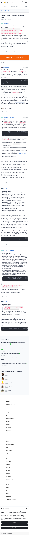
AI (6, 415)
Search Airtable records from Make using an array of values (14, 348)
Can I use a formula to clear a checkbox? (10, 353)
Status (7, 493)
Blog (7, 490)
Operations (8, 430)
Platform (8, 401)
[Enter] (2, 6)
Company (8, 482)
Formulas (3, 345)
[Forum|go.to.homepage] (9, 3)
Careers (7, 487)
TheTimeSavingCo (9, 382)
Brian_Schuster (6, 23)
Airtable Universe (10, 479)
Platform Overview (10, 404)
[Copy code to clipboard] (26, 80)
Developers (8, 470)
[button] (1, 3)
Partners (8, 464)
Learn (7, 441)
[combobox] (14, 6)
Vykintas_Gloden (9, 390)
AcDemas (7, 378)
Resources (8, 461)
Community (8, 473)
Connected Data (10, 418)
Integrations (9, 407)
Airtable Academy (10, 444)
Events (7, 447)
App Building (9, 413)
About (7, 484)
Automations (4, 365)
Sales (7, 436)
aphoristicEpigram (9, 373)
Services (8, 467)
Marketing (8, 427)
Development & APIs (6, 10)
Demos (7, 453)
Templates (8, 476)
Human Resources (10, 433)
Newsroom (8, 496)
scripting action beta (19, 102)
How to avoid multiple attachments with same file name (13, 363)
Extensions (8, 410)
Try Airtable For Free (11, 499)
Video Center (9, 450)
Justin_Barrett (6, 67)
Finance (8, 439)
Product (8, 424)
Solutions (8, 421)
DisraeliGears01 (8, 386)
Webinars (8, 459)
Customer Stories (10, 456)
